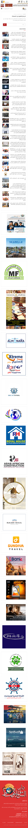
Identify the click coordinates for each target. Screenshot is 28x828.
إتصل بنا (4, 822)
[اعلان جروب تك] (14, 1)
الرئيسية (24, 14)
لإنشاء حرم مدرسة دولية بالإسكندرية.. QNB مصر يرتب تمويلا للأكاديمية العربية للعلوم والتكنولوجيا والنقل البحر (18, 131)
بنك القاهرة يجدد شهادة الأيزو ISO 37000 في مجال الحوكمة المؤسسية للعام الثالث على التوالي (18, 120)
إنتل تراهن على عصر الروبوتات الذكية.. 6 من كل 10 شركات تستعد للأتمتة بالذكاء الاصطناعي (18, 81)
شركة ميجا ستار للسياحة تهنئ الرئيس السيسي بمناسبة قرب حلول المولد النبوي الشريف (18, 174)
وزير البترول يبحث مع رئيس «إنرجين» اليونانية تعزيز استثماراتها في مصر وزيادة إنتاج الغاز (18, 40)
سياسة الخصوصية (19, 822)
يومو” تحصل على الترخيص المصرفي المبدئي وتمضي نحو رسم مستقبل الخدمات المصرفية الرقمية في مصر (19, 103)
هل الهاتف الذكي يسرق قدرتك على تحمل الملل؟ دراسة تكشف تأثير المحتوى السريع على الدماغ (18, 70)
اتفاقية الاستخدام (11, 822)
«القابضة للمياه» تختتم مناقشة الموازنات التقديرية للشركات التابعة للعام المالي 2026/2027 (18, 126)
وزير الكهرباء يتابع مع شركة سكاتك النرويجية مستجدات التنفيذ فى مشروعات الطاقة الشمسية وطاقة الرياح (18, 193)
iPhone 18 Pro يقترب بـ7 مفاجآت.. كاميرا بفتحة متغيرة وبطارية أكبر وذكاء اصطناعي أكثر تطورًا (18, 64)
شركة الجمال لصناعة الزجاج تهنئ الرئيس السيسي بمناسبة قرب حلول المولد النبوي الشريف (18, 168)
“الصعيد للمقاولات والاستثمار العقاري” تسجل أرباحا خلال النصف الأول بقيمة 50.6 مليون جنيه (18, 53)
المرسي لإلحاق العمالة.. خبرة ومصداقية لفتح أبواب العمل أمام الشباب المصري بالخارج (18, 199)
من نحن (25, 822)
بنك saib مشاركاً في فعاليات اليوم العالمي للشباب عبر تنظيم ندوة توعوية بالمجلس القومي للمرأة (18, 109)
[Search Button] (5, 24)
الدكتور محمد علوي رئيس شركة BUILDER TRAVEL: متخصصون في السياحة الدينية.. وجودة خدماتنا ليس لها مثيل (18, 150)
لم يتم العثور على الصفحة (18, 14)
